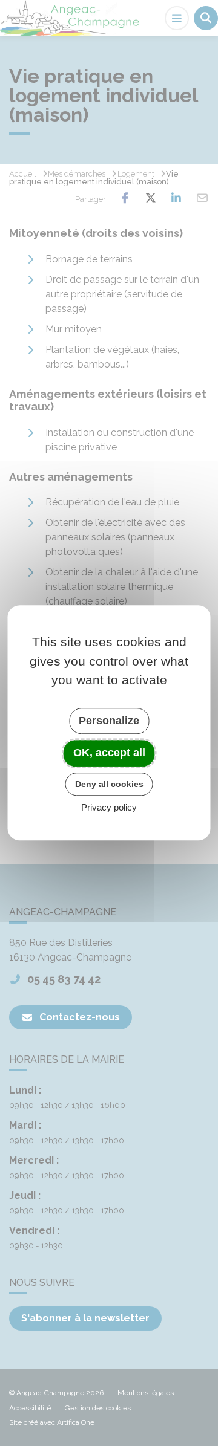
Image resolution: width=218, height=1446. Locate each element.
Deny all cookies (109, 784)
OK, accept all (109, 753)
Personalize (109, 721)
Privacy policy (109, 808)
